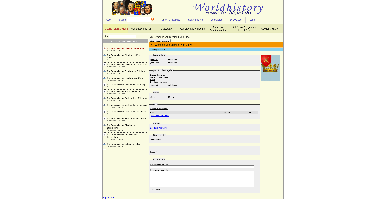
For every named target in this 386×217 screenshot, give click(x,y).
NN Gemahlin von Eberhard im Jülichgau (126, 71)
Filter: (106, 36)
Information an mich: (159, 170)
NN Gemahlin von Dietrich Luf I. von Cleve (127, 64)
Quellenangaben (270, 28)
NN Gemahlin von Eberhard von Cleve (125, 78)
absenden (155, 190)
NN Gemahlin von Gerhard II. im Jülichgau (127, 105)
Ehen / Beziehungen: (159, 108)
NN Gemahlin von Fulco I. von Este (124, 91)
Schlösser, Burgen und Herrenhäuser (244, 28)
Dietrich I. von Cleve (160, 116)
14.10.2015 (236, 20)
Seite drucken (195, 20)
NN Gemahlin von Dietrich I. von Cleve (125, 48)
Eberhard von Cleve (158, 128)
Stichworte (216, 20)
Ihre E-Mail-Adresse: (159, 164)
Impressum (108, 197)
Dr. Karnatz (174, 20)
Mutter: (171, 97)
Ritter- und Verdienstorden (218, 28)
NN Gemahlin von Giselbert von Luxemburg (122, 126)
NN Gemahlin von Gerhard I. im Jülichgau (127, 98)
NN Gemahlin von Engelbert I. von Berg (126, 84)
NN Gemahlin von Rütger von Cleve (124, 144)
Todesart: (154, 85)
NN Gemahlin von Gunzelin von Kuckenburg (122, 135)
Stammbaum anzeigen (159, 41)
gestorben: (154, 62)
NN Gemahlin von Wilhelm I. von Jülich (125, 150)
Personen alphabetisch (115, 28)
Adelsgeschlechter (141, 28)
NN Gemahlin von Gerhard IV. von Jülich (126, 118)
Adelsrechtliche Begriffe (193, 28)
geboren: (154, 59)
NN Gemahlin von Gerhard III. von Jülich (126, 111)
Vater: (152, 97)
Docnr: (152, 152)
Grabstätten (167, 28)
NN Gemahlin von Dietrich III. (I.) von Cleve (124, 56)
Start (108, 20)
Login (252, 20)
